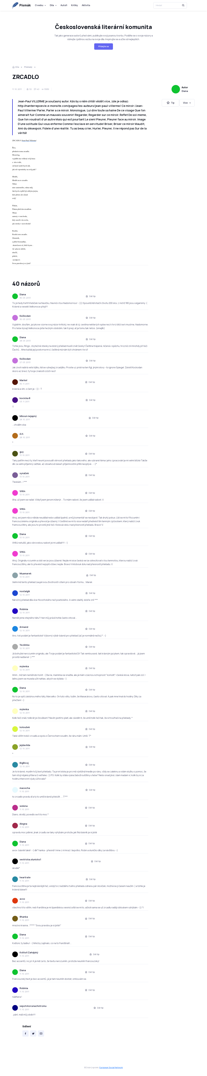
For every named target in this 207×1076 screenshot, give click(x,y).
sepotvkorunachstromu (33, 1006)
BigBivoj (24, 762)
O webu (39, 5)
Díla (52, 5)
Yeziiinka (24, 644)
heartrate (25, 877)
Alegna (23, 823)
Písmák (25, 5)
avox (22, 898)
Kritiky (74, 5)
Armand (24, 627)
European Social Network (111, 1067)
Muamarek (25, 573)
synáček (24, 473)
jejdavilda (25, 745)
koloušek (25, 727)
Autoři (64, 5)
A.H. (22, 433)
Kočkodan (25, 315)
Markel (23, 380)
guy (22, 451)
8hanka (24, 916)
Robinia (24, 609)
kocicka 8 (25, 398)
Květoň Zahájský (29, 952)
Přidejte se (103, 46)
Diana (185, 91)
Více (185, 102)
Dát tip (92, 296)
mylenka (24, 666)
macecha (25, 788)
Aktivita (86, 5)
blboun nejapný (28, 416)
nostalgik (25, 591)
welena (24, 806)
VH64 (22, 491)
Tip (172, 102)
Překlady (28, 67)
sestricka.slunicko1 (30, 859)
